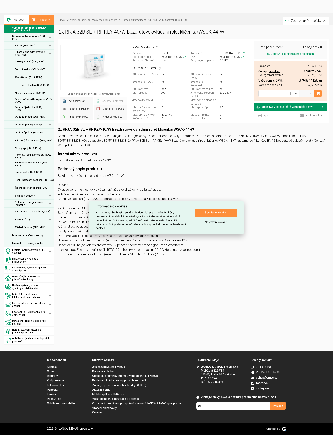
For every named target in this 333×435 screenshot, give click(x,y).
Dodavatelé (54, 399)
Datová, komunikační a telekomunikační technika (26, 296)
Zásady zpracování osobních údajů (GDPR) (119, 385)
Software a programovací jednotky (29, 203)
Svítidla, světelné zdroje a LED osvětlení (28, 251)
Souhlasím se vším (216, 212)
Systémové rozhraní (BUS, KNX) (32, 211)
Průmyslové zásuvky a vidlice (28, 243)
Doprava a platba (103, 371)
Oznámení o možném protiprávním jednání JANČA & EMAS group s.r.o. (136, 403)
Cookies (97, 412)
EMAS (62, 20)
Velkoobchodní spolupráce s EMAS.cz (116, 399)
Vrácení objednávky (104, 408)
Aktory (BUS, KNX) (25, 45)
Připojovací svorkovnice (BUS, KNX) (31, 164)
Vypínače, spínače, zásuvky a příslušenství (29, 29)
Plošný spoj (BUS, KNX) (28, 148)
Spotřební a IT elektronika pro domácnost (28, 313)
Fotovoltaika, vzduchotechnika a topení (29, 304)
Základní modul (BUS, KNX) (30, 227)
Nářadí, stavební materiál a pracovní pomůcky (26, 331)
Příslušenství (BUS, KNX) (28, 172)
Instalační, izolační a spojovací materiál (29, 322)
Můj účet (19, 19)
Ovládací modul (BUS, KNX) (30, 116)
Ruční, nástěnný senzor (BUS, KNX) (34, 179)
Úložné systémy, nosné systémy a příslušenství (25, 287)
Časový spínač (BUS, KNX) (29, 61)
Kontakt (52, 367)
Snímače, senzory (25, 195)
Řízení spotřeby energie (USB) (31, 187)
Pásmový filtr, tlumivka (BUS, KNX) (33, 140)
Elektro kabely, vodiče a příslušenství (25, 260)
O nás (50, 371)
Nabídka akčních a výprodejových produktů (31, 340)
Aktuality (52, 376)
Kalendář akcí (55, 385)
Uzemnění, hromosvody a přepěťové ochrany (26, 278)
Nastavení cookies (216, 222)
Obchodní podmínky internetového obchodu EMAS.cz (125, 376)
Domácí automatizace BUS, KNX (28, 37)
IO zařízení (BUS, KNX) (28, 77)
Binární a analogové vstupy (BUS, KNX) (30, 53)
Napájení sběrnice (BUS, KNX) (31, 93)
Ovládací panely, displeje (28, 124)
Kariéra (51, 394)
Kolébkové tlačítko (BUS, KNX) (32, 85)
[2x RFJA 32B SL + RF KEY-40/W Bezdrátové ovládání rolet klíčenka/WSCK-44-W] (93, 67)
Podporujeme (55, 380)
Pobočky (52, 389)
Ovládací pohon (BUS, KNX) (30, 132)
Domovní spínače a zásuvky (27, 235)
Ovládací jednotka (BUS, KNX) (28, 109)
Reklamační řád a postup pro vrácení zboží (119, 380)
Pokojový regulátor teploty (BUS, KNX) (33, 156)
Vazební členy (22, 219)
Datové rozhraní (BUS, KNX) (30, 69)
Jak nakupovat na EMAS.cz (109, 367)
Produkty (44, 19)
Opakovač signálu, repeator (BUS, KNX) (33, 101)
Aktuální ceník (101, 389)
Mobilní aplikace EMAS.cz (108, 394)
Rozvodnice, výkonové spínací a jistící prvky (29, 269)
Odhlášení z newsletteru (62, 403)
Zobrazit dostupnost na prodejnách (292, 53)
